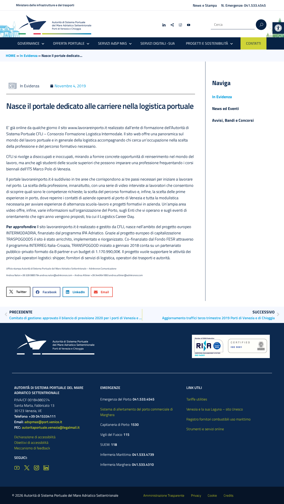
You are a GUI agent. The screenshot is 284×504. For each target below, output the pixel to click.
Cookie (212, 495)
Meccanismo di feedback (32, 448)
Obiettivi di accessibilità (31, 442)
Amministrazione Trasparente (163, 495)
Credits (228, 495)
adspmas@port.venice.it (43, 421)
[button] (278, 28)
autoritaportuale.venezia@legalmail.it (51, 427)
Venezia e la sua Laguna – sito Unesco (214, 409)
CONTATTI (253, 43)
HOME (11, 55)
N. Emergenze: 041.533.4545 (243, 5)
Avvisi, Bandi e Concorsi (233, 120)
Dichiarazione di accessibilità (34, 437)
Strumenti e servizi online (205, 429)
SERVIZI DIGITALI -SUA (157, 43)
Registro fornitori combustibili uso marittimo (218, 419)
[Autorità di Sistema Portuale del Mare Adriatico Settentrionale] (55, 24)
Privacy (196, 495)
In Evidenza (28, 55)
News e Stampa (205, 5)
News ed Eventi (225, 109)
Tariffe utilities (196, 399)
